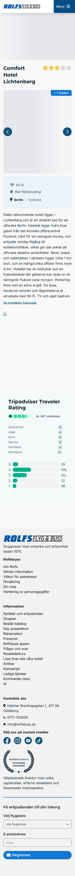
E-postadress (14, 834)
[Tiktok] (38, 740)
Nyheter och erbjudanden (23, 613)
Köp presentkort (16, 629)
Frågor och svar (15, 649)
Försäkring (11, 582)
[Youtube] (28, 740)
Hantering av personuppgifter (26, 592)
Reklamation (12, 634)
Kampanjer (11, 669)
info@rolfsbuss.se (21, 724)
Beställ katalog (14, 624)
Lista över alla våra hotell (23, 659)
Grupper (9, 618)
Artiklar (9, 664)
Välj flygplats (14, 816)
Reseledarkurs (14, 654)
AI (4, 684)
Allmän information (18, 572)
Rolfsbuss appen (16, 644)
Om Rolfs (10, 567)
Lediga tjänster (14, 674)
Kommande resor (16, 679)
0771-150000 (17, 717)
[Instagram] (17, 740)
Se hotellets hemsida (19, 303)
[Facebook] (7, 740)
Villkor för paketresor (20, 577)
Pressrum (10, 639)
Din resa (9, 587)
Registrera (21, 855)
